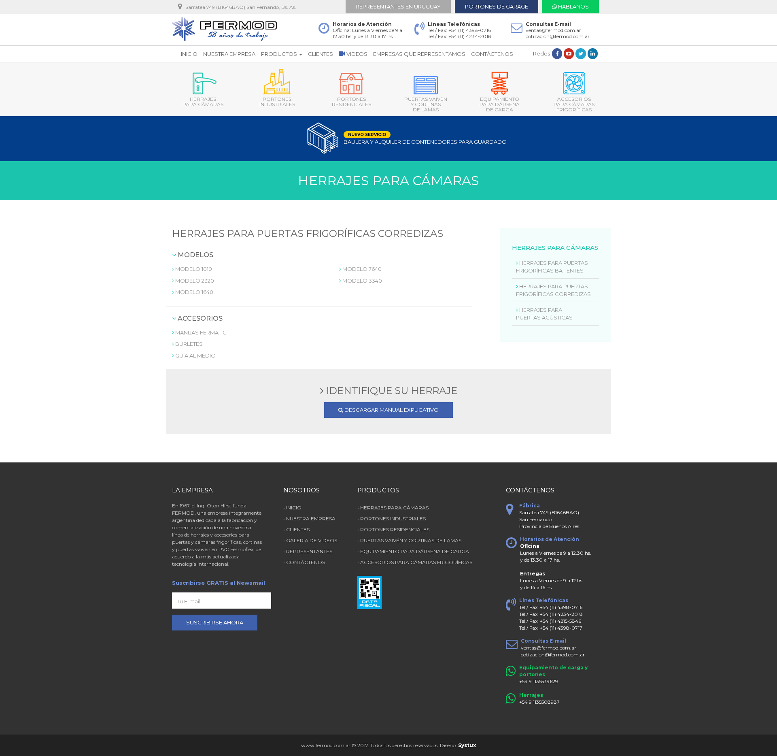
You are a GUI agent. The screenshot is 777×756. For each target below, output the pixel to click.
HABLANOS (573, 6)
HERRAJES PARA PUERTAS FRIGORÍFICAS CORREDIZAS (553, 290)
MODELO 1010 (193, 269)
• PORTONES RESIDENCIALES (393, 529)
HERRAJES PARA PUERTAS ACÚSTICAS (544, 314)
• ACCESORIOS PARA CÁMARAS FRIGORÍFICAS (414, 562)
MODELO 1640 (193, 292)
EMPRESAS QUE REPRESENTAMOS (419, 54)
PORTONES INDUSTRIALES (277, 101)
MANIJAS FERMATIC (200, 332)
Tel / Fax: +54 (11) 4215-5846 (550, 621)
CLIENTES (320, 54)
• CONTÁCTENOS (304, 562)
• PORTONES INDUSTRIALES (391, 518)
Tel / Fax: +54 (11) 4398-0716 (459, 30)
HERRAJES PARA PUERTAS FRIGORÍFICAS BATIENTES (552, 267)
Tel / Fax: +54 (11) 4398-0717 (550, 628)
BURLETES (188, 344)
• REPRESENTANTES (307, 551)
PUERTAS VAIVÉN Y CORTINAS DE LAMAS (425, 104)
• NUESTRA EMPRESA (309, 518)
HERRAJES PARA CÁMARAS (203, 101)
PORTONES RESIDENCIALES (351, 101)
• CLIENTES (296, 529)
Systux (466, 745)
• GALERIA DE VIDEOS (310, 540)
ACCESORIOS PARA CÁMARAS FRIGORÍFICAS (574, 104)
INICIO (189, 54)
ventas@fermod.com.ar (553, 30)
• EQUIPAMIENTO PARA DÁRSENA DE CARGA (413, 551)
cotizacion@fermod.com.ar (558, 36)
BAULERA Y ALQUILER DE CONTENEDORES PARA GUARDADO (407, 138)
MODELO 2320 (194, 280)
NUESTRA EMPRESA (229, 54)
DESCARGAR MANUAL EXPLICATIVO (391, 410)
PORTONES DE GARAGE (496, 6)
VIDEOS (356, 54)
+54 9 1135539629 (538, 681)
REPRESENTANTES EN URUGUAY (398, 6)
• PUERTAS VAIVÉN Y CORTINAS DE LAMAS (409, 540)
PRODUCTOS (279, 54)
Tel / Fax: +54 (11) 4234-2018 (459, 36)
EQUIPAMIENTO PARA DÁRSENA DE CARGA (500, 104)
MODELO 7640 (361, 269)
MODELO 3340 (361, 280)
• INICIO (292, 508)
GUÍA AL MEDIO (195, 355)
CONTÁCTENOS (492, 54)
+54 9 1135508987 (539, 702)
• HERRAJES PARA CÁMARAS (393, 508)
